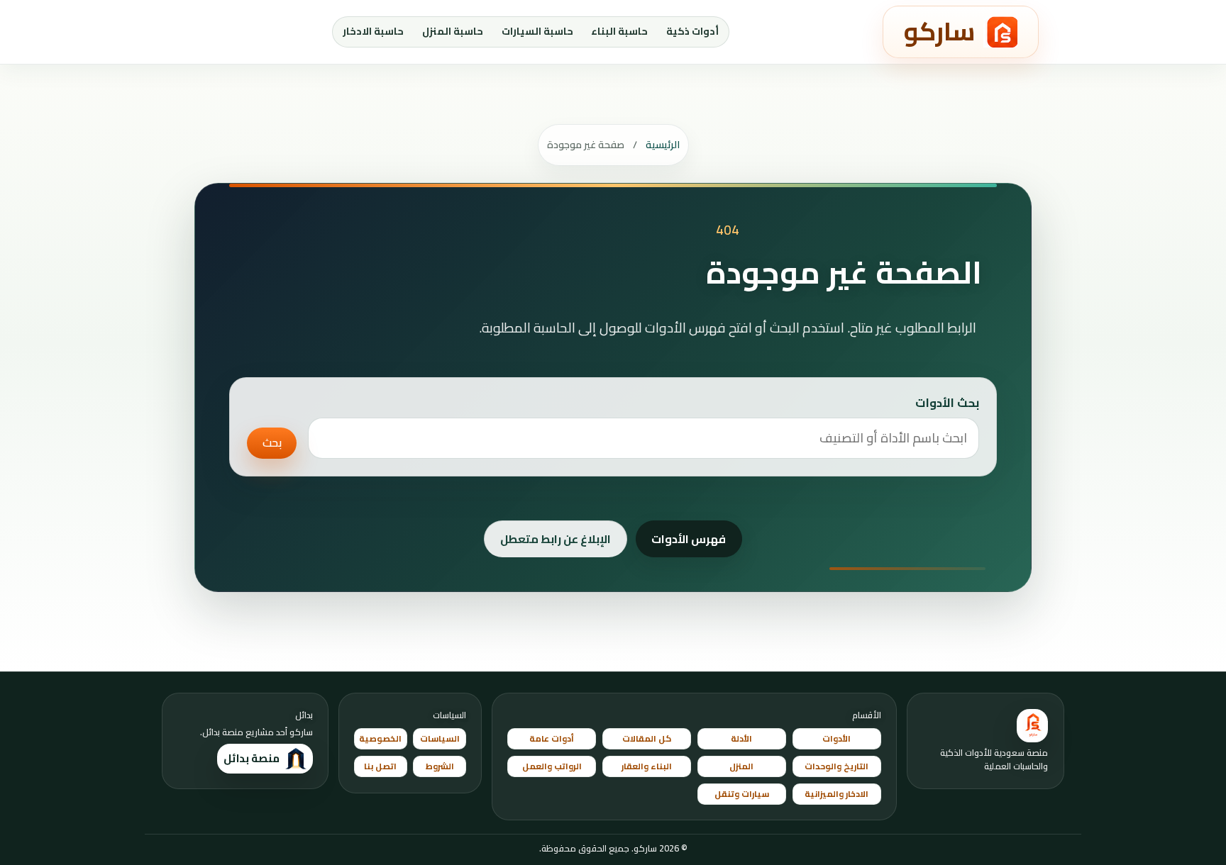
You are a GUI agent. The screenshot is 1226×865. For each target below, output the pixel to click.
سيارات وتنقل (741, 794)
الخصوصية (380, 738)
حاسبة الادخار (373, 31)
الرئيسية (663, 144)
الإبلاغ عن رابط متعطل (555, 538)
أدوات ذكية (692, 31)
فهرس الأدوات (688, 538)
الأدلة (741, 738)
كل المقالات (646, 738)
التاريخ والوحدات (836, 766)
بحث (272, 442)
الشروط (440, 766)
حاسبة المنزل (452, 31)
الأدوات (836, 738)
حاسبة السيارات (537, 31)
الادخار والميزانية (836, 794)
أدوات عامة (551, 738)
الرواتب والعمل (552, 766)
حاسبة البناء (619, 31)
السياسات (440, 738)
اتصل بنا (380, 766)
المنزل (741, 766)
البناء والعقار (647, 766)
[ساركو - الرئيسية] (1032, 726)
